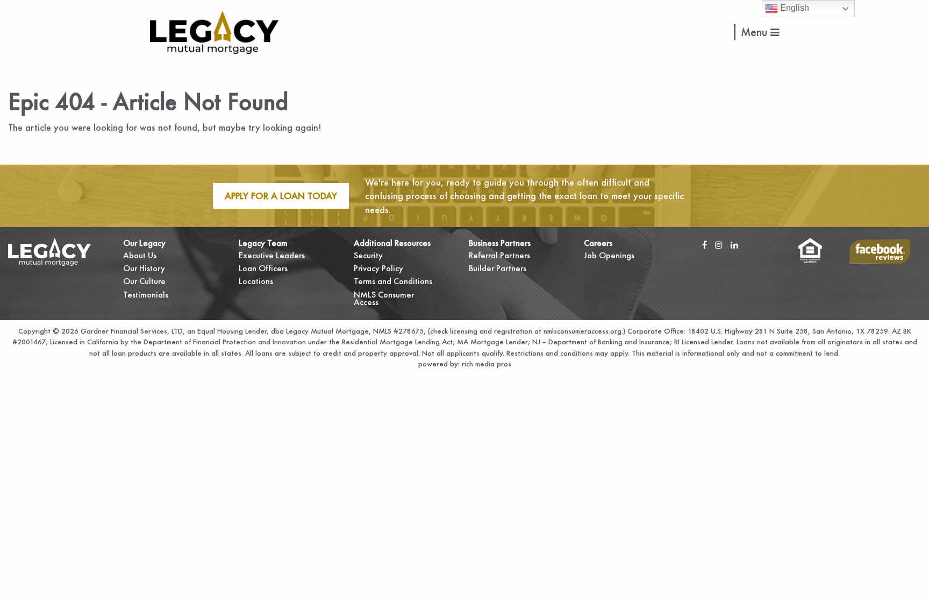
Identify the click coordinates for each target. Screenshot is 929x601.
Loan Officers (263, 268)
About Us (139, 255)
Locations (256, 281)
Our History (144, 268)
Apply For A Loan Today (281, 195)
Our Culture (144, 281)
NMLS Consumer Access (384, 298)
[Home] (214, 31)
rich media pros (485, 363)
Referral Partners (499, 255)
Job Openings (609, 255)
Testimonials (145, 294)
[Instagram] (718, 244)
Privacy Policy (378, 268)
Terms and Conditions (393, 281)
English (793, 7)
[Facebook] (704, 244)
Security (368, 255)
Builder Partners (497, 268)
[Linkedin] (734, 244)
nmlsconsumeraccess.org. (583, 331)
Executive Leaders (272, 255)
